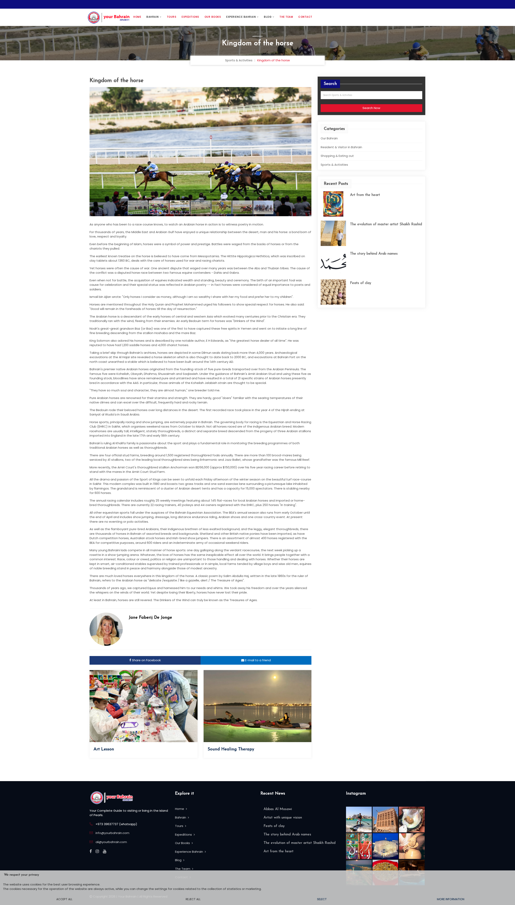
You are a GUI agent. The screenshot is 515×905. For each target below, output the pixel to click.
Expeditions (190, 17)
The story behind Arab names (374, 254)
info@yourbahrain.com (112, 833)
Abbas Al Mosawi (278, 809)
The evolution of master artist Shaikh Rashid (386, 224)
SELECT (322, 899)
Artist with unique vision (283, 818)
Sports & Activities (238, 60)
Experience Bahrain (241, 17)
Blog (268, 17)
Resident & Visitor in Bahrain (341, 147)
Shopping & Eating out (337, 156)
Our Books (213, 17)
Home (137, 17)
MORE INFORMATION (450, 899)
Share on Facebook (146, 660)
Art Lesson (104, 749)
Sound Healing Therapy (231, 749)
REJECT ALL (193, 899)
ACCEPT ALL (64, 899)
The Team (286, 17)
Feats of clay (360, 283)
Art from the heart (365, 195)
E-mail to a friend (257, 660)
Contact (305, 17)
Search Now (371, 108)
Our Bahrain (329, 138)
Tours (172, 17)
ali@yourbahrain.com (111, 842)
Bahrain (153, 17)
